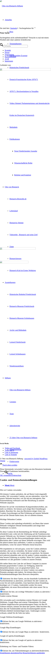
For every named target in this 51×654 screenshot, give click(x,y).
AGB (7, 59)
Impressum (9, 61)
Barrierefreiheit (10, 57)
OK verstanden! (6, 475)
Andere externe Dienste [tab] (9, 596)
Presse (7, 52)
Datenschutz (9, 55)
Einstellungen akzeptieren (9, 653)
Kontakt (8, 50)
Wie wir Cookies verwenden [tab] (10, 490)
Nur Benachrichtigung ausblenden (32, 653)
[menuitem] (30, 270)
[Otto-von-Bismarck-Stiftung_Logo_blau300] (11, 6)
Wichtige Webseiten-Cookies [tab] (11, 519)
